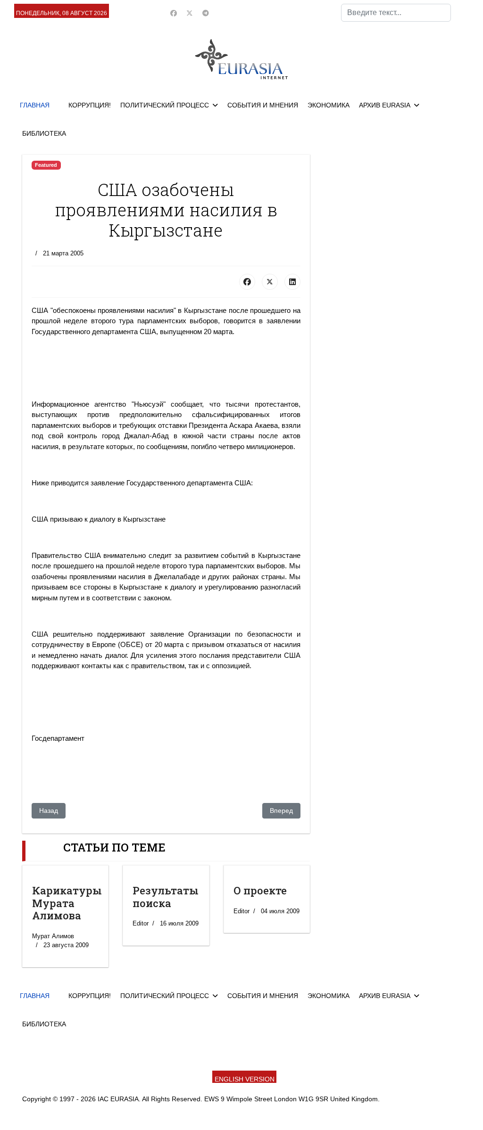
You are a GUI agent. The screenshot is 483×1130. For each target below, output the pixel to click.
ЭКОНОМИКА (329, 105)
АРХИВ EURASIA (384, 105)
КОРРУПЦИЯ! (89, 105)
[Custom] (205, 13)
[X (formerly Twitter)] (270, 282)
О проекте (260, 890)
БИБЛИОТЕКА (44, 133)
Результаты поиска (166, 896)
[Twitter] (189, 13)
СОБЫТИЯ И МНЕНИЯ (262, 105)
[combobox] (396, 13)
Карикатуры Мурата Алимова (67, 903)
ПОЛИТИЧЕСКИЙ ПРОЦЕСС (164, 105)
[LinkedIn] (292, 282)
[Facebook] (173, 13)
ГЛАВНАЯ (35, 105)
